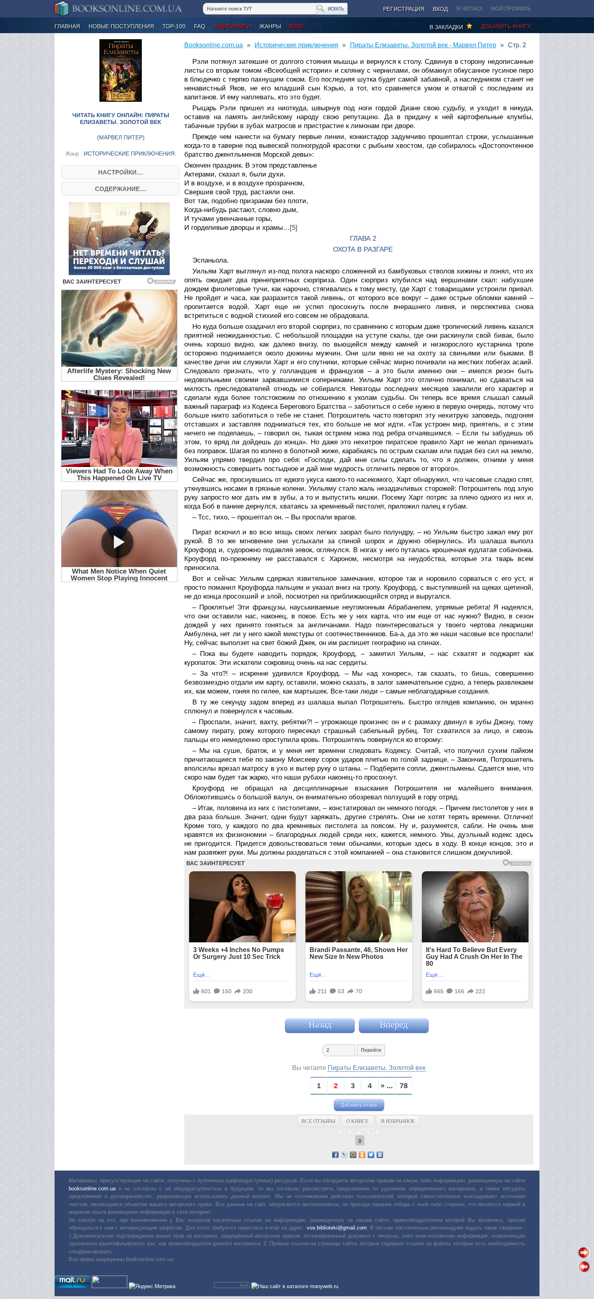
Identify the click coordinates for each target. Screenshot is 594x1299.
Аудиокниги (232, 26)
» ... (387, 1086)
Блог (296, 26)
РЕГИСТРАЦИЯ (403, 9)
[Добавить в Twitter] (371, 1155)
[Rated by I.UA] (109, 1286)
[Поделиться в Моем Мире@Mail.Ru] (353, 1155)
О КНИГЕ (357, 1121)
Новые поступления (121, 26)
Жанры (270, 26)
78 (404, 1086)
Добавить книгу (506, 26)
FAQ (199, 26)
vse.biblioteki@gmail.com (337, 1228)
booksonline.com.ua (92, 1188)
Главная (67, 26)
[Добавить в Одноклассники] (362, 1155)
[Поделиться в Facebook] (335, 1155)
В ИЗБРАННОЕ (398, 1121)
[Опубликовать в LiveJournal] (344, 1155)
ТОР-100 (173, 26)
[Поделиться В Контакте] (380, 1155)
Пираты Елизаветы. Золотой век (376, 1067)
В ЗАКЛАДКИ (448, 27)
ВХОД (440, 9)
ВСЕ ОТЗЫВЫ (318, 1121)
